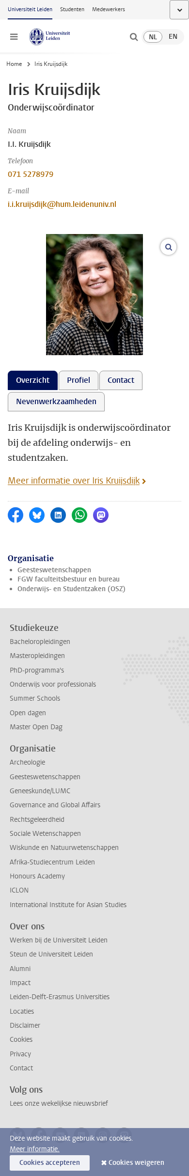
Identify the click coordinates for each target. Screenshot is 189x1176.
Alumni (20, 968)
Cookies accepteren (49, 1162)
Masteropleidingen (37, 655)
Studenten (72, 9)
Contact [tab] (121, 380)
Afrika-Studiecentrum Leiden (52, 862)
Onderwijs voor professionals (53, 684)
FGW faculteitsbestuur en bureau (68, 579)
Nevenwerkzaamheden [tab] (56, 401)
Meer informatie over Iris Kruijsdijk (74, 480)
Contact (21, 1068)
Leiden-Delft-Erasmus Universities (60, 997)
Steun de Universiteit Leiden (51, 954)
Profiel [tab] (78, 380)
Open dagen (28, 713)
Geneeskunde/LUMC (40, 791)
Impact (20, 983)
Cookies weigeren (136, 1162)
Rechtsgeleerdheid (37, 819)
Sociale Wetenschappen (45, 833)
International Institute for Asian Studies (68, 904)
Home (14, 64)
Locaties (22, 1011)
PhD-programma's (37, 670)
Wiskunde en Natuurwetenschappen (64, 847)
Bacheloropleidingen (40, 641)
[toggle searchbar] (134, 37)
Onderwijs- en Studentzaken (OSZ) (71, 589)
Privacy (20, 1054)
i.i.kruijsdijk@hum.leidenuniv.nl (62, 204)
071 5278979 (30, 174)
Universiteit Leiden (30, 9)
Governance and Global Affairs (55, 805)
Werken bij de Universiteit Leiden (59, 940)
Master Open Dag (36, 727)
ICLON (19, 890)
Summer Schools (35, 698)
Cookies (21, 1039)
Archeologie (27, 762)
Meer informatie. (35, 1149)
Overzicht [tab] (32, 380)
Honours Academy (37, 876)
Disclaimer (25, 1025)
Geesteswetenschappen (54, 570)
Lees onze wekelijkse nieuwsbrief (59, 1103)
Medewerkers (108, 9)
